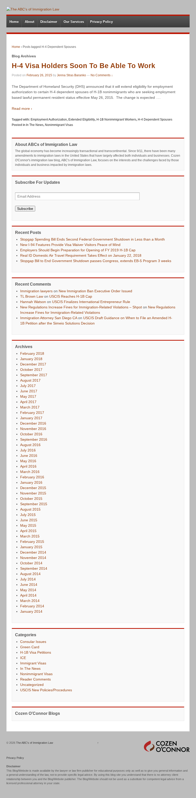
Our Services (74, 22)
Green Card (29, 647)
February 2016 (32, 477)
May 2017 (28, 396)
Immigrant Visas (33, 663)
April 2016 (28, 466)
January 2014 (31, 611)
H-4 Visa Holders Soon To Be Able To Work (83, 66)
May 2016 (28, 461)
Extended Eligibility (81, 119)
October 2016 (31, 434)
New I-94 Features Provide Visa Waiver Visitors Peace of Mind (70, 245)
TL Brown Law (31, 296)
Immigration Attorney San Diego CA (48, 318)
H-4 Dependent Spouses (155, 119)
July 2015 (28, 515)
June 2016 (28, 456)
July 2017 (28, 386)
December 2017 (33, 364)
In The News (34, 125)
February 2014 (32, 606)
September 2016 (33, 439)
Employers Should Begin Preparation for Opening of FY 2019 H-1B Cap (78, 250)
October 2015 (31, 499)
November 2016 (33, 429)
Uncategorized (32, 685)
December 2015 (33, 488)
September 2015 (33, 504)
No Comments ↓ (102, 75)
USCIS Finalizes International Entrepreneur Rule (91, 302)
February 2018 (32, 353)
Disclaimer (48, 22)
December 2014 (33, 552)
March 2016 (30, 472)
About (29, 22)
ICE (23, 658)
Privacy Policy (101, 22)
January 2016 (31, 482)
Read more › (22, 108)
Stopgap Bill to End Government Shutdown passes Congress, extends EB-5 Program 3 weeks (95, 261)
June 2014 (28, 585)
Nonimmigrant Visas (59, 125)
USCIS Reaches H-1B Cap (70, 296)
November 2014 (33, 558)
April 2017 (28, 402)
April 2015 (28, 531)
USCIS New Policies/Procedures (46, 690)
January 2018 (31, 359)
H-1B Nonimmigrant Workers (116, 119)
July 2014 (28, 579)
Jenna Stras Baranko (71, 75)
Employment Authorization (49, 119)
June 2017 (28, 391)
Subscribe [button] (25, 209)
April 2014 (28, 595)
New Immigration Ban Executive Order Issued (95, 291)
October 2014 (31, 563)
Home (14, 22)
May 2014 (28, 590)
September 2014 (33, 568)
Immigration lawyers (36, 291)
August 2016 (30, 445)
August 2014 (30, 574)
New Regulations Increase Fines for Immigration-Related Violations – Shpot (81, 307)
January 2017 (31, 418)
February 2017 (32, 413)
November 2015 (33, 493)
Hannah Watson (33, 302)
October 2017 (31, 370)
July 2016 (28, 450)
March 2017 (30, 407)
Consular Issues (33, 642)
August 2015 (30, 509)
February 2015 (32, 542)
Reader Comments (35, 679)
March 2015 (30, 536)
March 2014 (30, 601)
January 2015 (31, 547)
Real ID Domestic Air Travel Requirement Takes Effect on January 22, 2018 (80, 255)
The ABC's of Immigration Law (34, 742)
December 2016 (33, 423)
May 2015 (28, 525)
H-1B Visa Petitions (35, 652)
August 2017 (30, 380)
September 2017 (33, 375)
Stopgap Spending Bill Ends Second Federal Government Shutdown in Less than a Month (92, 239)
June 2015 (28, 520)
